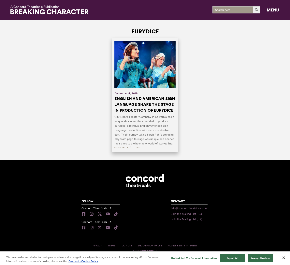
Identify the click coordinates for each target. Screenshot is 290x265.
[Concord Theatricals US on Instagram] (92, 214)
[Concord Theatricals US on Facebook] (84, 214)
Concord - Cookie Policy (83, 260)
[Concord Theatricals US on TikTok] (116, 214)
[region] (145, 258)
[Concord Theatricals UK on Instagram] (92, 227)
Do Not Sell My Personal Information (194, 258)
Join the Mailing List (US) (186, 213)
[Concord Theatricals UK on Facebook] (84, 227)
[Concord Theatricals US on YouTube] (108, 214)
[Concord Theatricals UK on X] (100, 227)
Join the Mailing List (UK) (186, 219)
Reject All (232, 258)
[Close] (283, 257)
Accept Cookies (260, 258)
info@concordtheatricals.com (189, 208)
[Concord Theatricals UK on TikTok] (116, 227)
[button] (273, 10)
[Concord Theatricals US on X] (100, 214)
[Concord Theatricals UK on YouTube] (108, 227)
